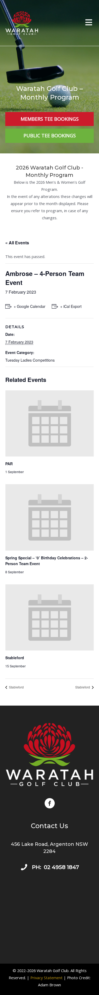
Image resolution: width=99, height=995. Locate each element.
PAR (9, 463)
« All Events (17, 243)
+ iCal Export (71, 306)
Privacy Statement (46, 977)
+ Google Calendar (29, 306)
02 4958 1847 (61, 867)
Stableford (14, 657)
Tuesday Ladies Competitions (30, 360)
